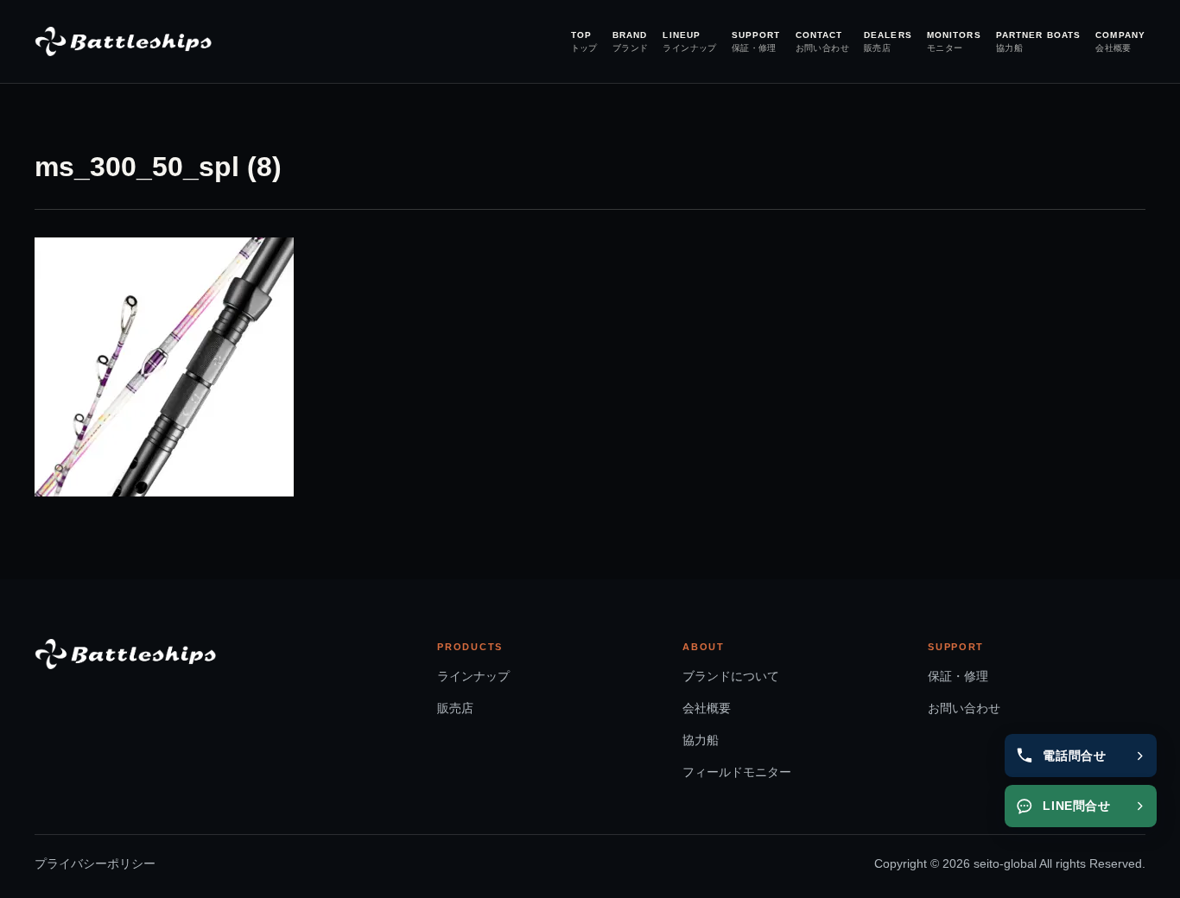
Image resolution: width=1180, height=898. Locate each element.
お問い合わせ (964, 708)
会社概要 (706, 708)
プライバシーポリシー (95, 863)
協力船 (700, 740)
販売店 (455, 708)
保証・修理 (958, 676)
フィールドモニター (736, 772)
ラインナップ (473, 676)
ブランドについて (730, 676)
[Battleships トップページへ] (123, 41)
